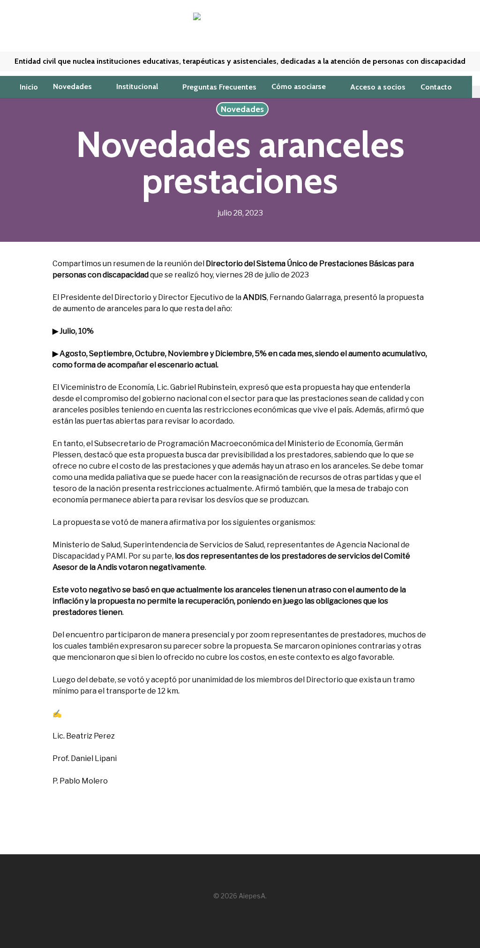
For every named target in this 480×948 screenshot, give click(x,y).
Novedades (242, 109)
